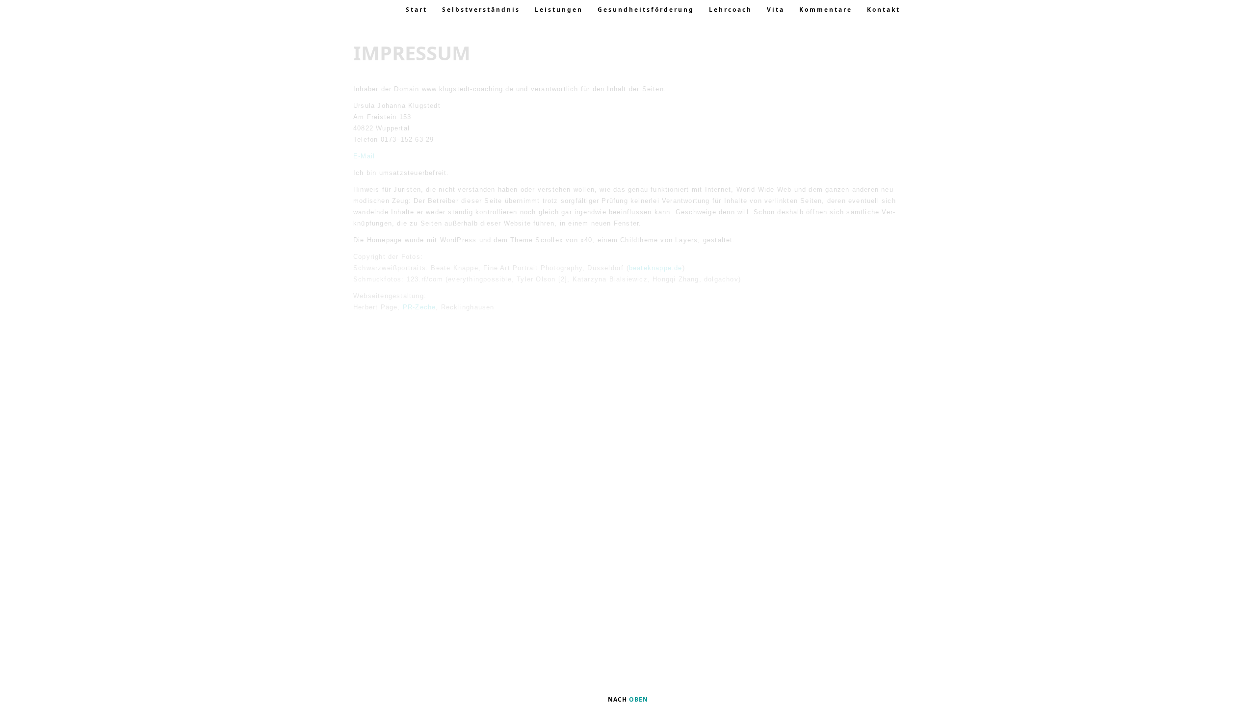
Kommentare (825, 9)
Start (416, 9)
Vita (776, 9)
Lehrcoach (730, 9)
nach (628, 699)
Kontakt (883, 9)
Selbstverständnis (481, 9)
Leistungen (559, 9)
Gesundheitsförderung (646, 9)
